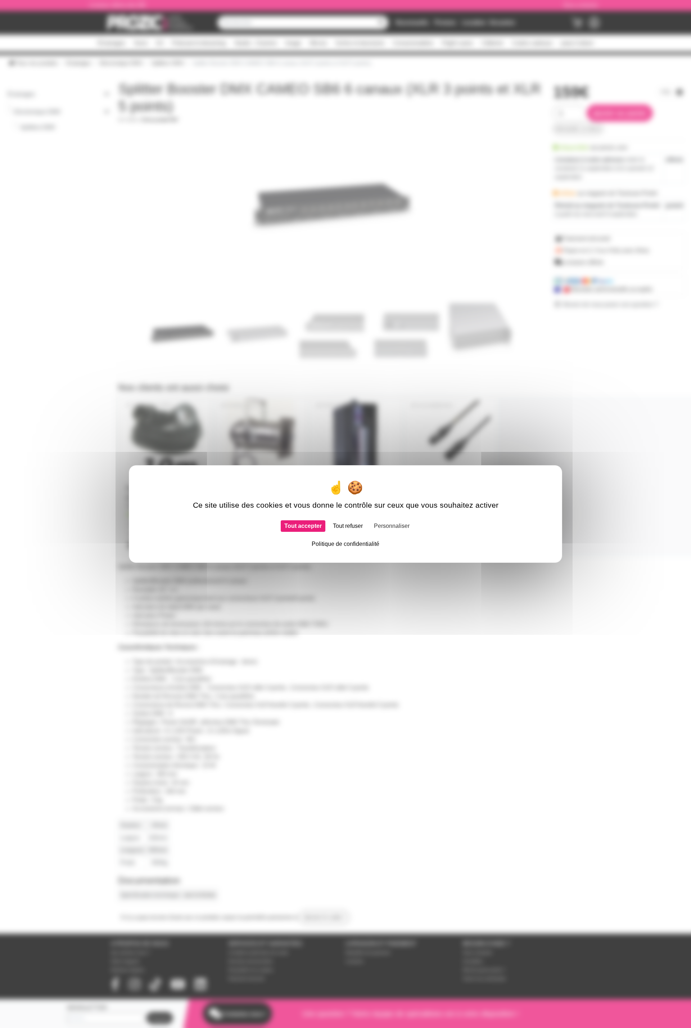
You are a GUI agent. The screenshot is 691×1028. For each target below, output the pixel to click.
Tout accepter (303, 526)
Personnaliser (392, 526)
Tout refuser (348, 526)
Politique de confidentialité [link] (345, 544)
